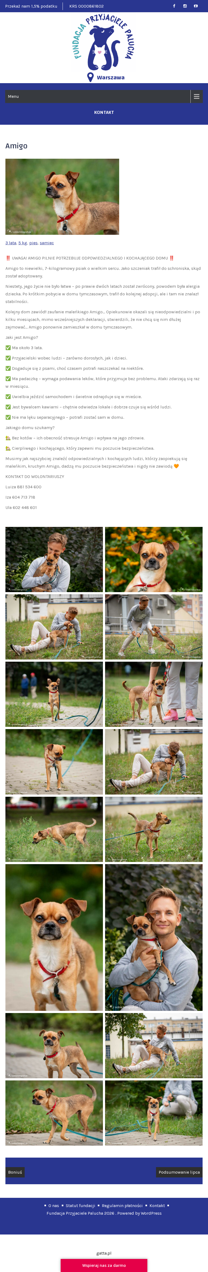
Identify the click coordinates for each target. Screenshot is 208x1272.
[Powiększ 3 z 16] (96, 601)
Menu (13, 96)
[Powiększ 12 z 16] (195, 871)
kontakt (104, 112)
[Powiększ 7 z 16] (96, 736)
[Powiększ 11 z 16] (96, 871)
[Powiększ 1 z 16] (96, 534)
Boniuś (15, 1172)
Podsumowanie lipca (179, 1172)
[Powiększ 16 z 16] (195, 1087)
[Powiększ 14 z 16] (195, 1020)
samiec (47, 242)
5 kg (22, 242)
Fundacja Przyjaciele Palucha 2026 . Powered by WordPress (104, 1213)
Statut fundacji (80, 1205)
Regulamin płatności (122, 1205)
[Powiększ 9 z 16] (96, 804)
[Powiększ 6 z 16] (195, 668)
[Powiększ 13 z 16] (96, 1020)
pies (33, 242)
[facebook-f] (176, 6)
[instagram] (187, 6)
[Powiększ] (112, 165)
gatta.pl (104, 1253)
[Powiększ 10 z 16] (195, 804)
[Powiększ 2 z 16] (195, 534)
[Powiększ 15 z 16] (96, 1087)
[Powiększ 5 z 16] (96, 668)
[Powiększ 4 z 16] (195, 601)
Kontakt (157, 1205)
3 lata (10, 242)
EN (195, 7)
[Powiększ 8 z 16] (195, 736)
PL (201, 7)
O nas (53, 1205)
